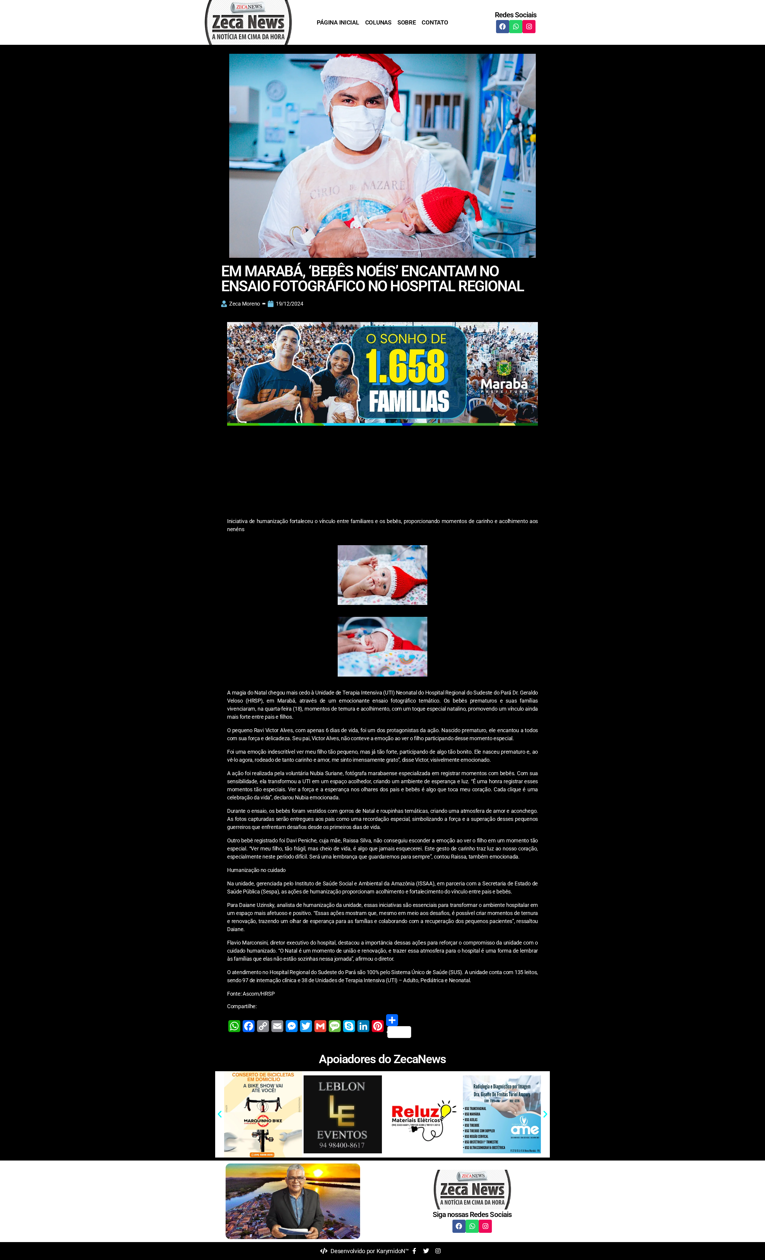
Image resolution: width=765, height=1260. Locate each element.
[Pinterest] (378, 1026)
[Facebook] (502, 26)
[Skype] (349, 1026)
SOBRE (406, 22)
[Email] (277, 1026)
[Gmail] (320, 1026)
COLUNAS (378, 22)
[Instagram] (529, 26)
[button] (219, 1114)
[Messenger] (291, 1026)
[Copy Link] (263, 1026)
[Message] (335, 1026)
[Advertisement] (382, 473)
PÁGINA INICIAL (338, 22)
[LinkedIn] (363, 1026)
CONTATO (435, 22)
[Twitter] (306, 1026)
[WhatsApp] (234, 1026)
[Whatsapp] (515, 26)
